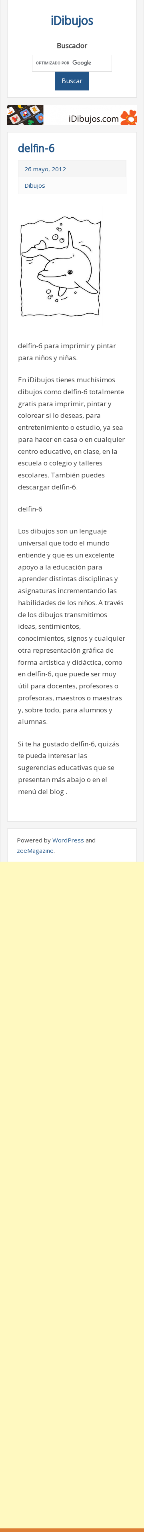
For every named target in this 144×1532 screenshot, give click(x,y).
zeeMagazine (35, 850)
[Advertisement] (72, 1195)
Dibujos (34, 185)
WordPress (68, 840)
